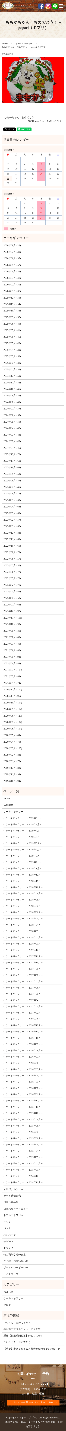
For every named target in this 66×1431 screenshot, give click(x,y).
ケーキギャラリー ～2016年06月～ (24, 1063)
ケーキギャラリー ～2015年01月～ (24, 1169)
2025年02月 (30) (12, 363)
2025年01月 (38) (12, 369)
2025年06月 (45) (12, 337)
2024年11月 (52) (12, 382)
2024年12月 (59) (12, 376)
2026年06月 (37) (12, 258)
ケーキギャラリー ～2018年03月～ (24, 931)
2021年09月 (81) (12, 631)
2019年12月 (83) (12, 768)
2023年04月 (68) (12, 506)
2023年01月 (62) (12, 526)
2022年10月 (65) (12, 545)
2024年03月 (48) (12, 435)
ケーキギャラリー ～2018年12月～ (24, 874)
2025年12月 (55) (12, 297)
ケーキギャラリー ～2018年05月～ (24, 918)
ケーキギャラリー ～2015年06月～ (24, 1138)
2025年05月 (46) (12, 343)
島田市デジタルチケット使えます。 (23, 1329)
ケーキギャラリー (23, 43)
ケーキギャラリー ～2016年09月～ (24, 1044)
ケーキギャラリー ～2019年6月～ (24, 837)
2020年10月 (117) (13, 702)
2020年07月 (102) (13, 722)
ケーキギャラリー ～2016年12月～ (24, 1025)
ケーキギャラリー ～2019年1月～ (24, 868)
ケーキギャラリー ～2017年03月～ (24, 1006)
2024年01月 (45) (12, 448)
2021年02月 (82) (12, 676)
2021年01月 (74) (12, 683)
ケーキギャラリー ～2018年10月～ (24, 887)
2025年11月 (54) (12, 304)
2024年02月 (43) (12, 441)
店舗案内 (8, 805)
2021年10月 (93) (12, 624)
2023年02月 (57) (12, 519)
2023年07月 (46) (12, 487)
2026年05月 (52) (12, 265)
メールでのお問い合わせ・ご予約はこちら (33, 1402)
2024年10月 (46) (12, 389)
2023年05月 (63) (12, 500)
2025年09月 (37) (12, 317)
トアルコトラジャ (13, 1215)
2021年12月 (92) (12, 611)
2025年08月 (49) (12, 323)
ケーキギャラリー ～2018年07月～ (24, 906)
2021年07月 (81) (12, 643)
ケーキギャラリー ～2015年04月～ (24, 1151)
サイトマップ (11, 1274)
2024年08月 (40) (12, 402)
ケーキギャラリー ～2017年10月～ (24, 962)
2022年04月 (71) (12, 585)
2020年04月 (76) (12, 741)
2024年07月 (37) (12, 408)
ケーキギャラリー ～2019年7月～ (24, 830)
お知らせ (8, 1292)
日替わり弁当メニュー (16, 1209)
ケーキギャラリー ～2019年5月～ (24, 843)
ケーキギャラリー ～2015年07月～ (24, 1132)
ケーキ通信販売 (12, 1195)
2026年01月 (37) (12, 291)
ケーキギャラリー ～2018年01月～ (24, 943)
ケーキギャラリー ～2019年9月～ (24, 818)
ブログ (7, 1305)
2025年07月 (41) (12, 330)
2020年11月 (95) (12, 696)
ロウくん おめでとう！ (17, 1322)
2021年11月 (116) (13, 617)
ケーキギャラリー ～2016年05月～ (24, 1069)
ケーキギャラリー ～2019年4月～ (24, 849)
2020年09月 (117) (13, 709)
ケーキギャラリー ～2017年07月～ (24, 981)
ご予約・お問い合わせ (16, 1261)
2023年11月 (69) (12, 461)
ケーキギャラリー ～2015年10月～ (24, 1113)
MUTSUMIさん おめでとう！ (45, 120)
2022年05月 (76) (12, 578)
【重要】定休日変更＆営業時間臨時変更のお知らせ (32, 1349)
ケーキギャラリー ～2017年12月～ (24, 950)
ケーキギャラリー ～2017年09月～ (24, 969)
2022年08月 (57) (12, 559)
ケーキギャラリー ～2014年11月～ (24, 1182)
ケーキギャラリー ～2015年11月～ (24, 1107)
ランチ (7, 1222)
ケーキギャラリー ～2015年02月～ (24, 1163)
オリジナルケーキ (13, 1189)
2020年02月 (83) (12, 755)
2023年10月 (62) (12, 467)
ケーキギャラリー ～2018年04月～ (24, 925)
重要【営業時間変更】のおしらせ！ (23, 1335)
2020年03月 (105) (13, 748)
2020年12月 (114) (13, 689)
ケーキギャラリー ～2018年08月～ (24, 899)
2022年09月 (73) (12, 552)
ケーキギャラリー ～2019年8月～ (24, 824)
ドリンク (8, 1248)
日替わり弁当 (11, 1202)
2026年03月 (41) (12, 278)
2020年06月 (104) (13, 728)
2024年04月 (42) (12, 428)
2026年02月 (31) (12, 284)
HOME (5, 43)
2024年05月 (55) (12, 421)
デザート (8, 1241)
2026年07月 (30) (12, 252)
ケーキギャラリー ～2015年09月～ (24, 1119)
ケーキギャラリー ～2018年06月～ (24, 912)
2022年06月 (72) (12, 572)
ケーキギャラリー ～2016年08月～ (24, 1050)
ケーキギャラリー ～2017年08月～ (24, 975)
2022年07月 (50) (12, 565)
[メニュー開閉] (61, 6)
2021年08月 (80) (12, 637)
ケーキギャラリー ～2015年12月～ (24, 1100)
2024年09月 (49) (12, 395)
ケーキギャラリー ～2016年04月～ (24, 1075)
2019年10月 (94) (12, 781)
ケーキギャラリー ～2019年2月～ (24, 862)
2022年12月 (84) (12, 533)
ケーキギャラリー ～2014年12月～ (24, 1176)
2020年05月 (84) (12, 735)
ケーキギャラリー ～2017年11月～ (24, 956)
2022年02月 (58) (12, 598)
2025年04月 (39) (12, 350)
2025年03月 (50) (12, 356)
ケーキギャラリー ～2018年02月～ (24, 937)
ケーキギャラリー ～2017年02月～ (24, 1012)
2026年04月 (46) (12, 271)
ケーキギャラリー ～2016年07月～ (24, 1056)
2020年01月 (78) (12, 761)
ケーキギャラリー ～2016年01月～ (24, 1094)
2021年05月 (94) (12, 657)
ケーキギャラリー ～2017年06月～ (24, 987)
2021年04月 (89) (12, 663)
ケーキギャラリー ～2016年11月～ (24, 1031)
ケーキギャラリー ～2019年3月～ (24, 856)
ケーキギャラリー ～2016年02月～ (24, 1088)
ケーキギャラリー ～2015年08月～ (24, 1125)
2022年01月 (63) (12, 604)
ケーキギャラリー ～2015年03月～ (24, 1157)
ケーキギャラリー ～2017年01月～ (24, 1019)
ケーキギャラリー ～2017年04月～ (24, 1000)
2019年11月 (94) (12, 774)
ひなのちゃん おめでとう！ (20, 117)
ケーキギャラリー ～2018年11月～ (24, 881)
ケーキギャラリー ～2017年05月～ (24, 994)
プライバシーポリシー (16, 1267)
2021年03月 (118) (13, 670)
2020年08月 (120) (13, 715)
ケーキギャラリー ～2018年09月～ (24, 893)
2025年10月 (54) (12, 310)
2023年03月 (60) (12, 513)
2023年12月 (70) (12, 454)
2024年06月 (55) (12, 415)
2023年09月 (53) (12, 474)
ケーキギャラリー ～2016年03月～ (24, 1082)
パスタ (7, 1228)
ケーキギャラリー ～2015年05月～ (24, 1144)
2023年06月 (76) (12, 493)
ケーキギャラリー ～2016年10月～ (24, 1038)
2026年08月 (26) (12, 245)
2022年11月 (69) (12, 539)
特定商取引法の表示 (15, 1254)
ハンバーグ (10, 1235)
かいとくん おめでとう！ (18, 1342)
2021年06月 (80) (12, 650)
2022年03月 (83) (12, 591)
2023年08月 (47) (12, 480)
